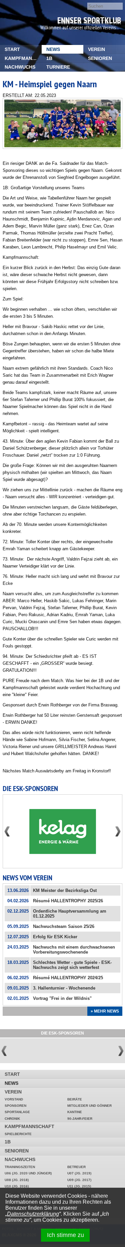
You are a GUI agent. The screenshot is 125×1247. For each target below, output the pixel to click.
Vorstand (14, 1099)
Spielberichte (18, 1134)
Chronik (12, 1118)
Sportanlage (17, 1112)
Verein (96, 49)
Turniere (58, 67)
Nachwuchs (20, 67)
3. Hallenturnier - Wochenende (64, 988)
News (53, 49)
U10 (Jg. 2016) (17, 1186)
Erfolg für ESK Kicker (55, 936)
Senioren (100, 58)
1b (49, 58)
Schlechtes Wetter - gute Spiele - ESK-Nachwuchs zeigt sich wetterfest (72, 965)
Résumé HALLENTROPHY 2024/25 (68, 977)
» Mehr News (105, 1011)
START (12, 49)
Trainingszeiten (20, 1167)
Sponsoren (15, 1105)
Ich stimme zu (65, 1235)
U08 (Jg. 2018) (17, 1180)
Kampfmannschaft (23, 58)
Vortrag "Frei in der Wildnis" (62, 998)
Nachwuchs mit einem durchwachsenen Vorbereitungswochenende (74, 950)
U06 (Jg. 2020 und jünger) (28, 1173)
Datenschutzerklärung (33, 1214)
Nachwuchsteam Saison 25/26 (63, 926)
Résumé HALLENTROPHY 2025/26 (68, 900)
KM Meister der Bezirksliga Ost (65, 890)
